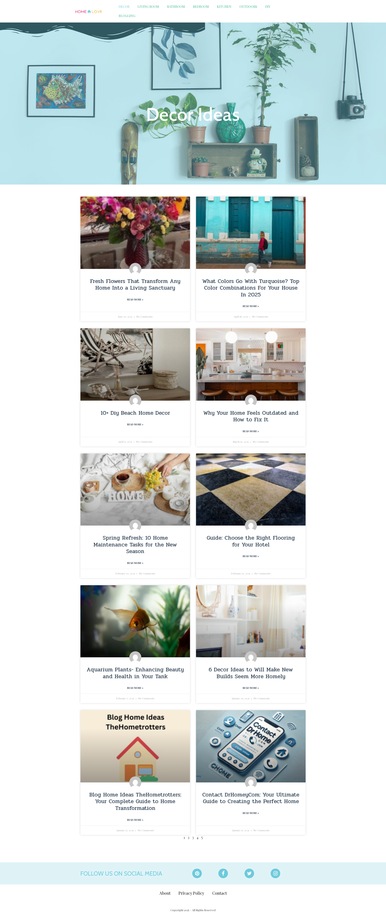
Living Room (148, 6)
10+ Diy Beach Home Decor (135, 412)
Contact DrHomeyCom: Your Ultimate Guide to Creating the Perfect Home (250, 798)
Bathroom (176, 6)
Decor (124, 6)
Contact (219, 893)
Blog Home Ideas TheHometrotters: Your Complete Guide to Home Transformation (135, 801)
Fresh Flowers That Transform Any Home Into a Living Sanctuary (135, 284)
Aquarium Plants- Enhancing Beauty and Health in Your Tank (135, 673)
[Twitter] (249, 873)
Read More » (135, 299)
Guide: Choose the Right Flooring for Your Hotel (251, 541)
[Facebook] (223, 873)
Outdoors (248, 6)
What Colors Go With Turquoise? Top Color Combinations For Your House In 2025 (250, 288)
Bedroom (201, 6)
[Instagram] (275, 873)
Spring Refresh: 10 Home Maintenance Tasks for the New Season (135, 544)
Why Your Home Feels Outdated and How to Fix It (251, 416)
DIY (267, 6)
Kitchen (224, 6)
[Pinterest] (197, 873)
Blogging (127, 16)
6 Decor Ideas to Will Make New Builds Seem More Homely (251, 673)
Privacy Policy (191, 893)
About (164, 893)
